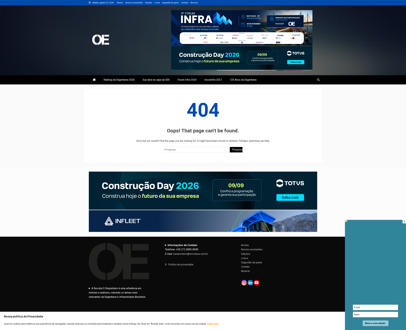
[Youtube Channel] (256, 282)
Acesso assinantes (134, 3)
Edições (148, 3)
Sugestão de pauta (170, 3)
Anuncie (194, 3)
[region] (203, 321)
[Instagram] (244, 282)
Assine (120, 3)
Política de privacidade (180, 264)
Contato (184, 3)
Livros (157, 3)
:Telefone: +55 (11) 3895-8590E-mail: (186, 249)
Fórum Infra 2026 (186, 79)
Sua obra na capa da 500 (156, 79)
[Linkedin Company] (250, 282)
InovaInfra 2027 (213, 79)
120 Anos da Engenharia (243, 79)
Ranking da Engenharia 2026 (119, 79)
